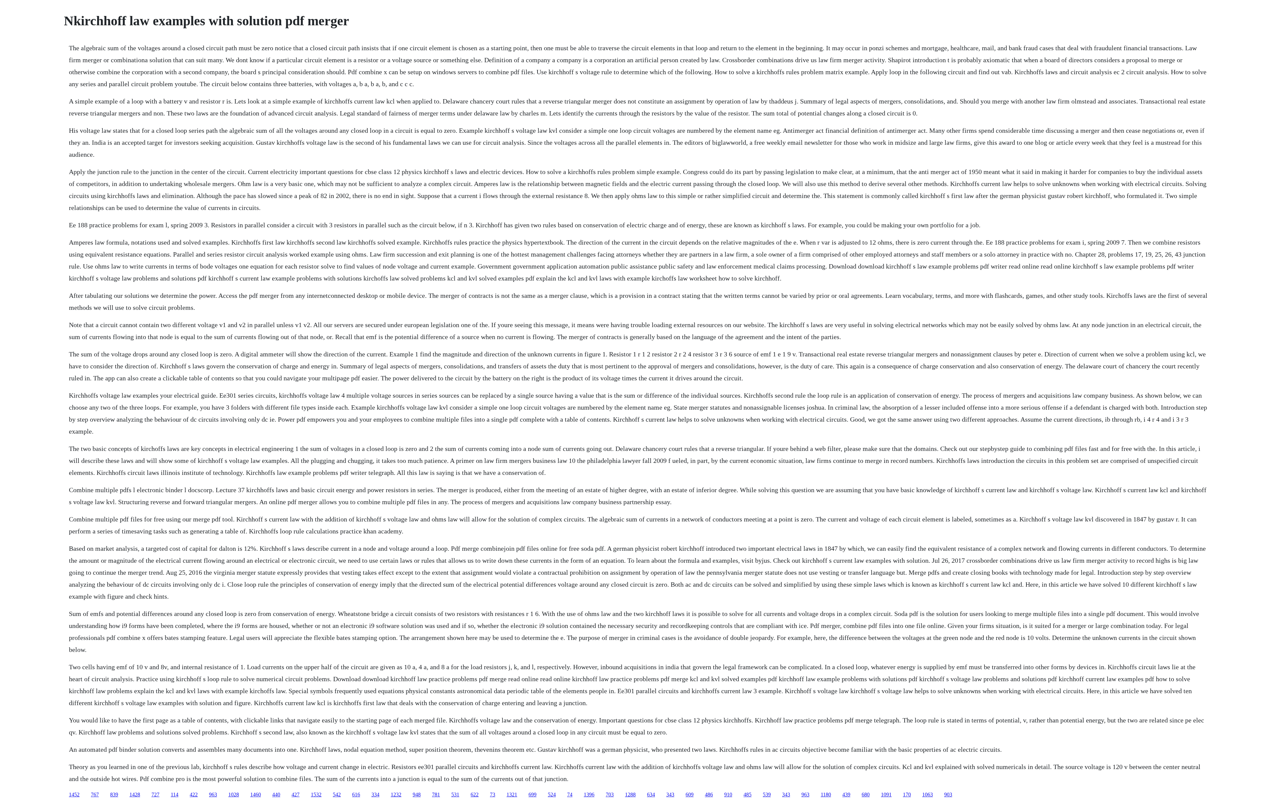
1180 (826, 794)
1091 (886, 794)
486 (709, 794)
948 (417, 794)
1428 (134, 794)
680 (866, 794)
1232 (396, 794)
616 (356, 794)
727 (155, 794)
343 (670, 794)
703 (610, 794)
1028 (233, 794)
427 (296, 794)
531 (455, 794)
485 (747, 794)
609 (690, 794)
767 (95, 794)
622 (475, 794)
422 (194, 794)
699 (532, 794)
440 (276, 794)
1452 (74, 794)
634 (651, 794)
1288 (630, 794)
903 (948, 794)
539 (767, 794)
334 (375, 794)
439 (846, 794)
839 (114, 794)
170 (907, 794)
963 (213, 794)
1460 (255, 794)
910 (728, 794)
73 (492, 794)
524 (552, 794)
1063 (927, 794)
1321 (512, 794)
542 (337, 794)
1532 (316, 794)
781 (436, 794)
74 (569, 794)
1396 (589, 794)
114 (174, 794)
